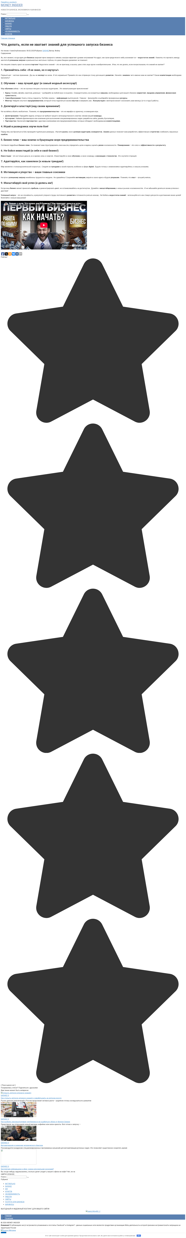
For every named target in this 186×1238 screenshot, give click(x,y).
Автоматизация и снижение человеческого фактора (22, 1145)
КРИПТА (8, 34)
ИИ (6, 1189)
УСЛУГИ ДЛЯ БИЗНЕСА (14, 1202)
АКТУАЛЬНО (10, 18)
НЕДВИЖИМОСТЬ (12, 31)
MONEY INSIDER (12, 5)
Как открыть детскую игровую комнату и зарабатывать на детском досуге (31, 1098)
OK (139, 1235)
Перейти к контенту (9, 2)
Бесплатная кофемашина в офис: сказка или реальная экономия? (27, 1169)
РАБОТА (8, 26)
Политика (9, 1218)
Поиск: (4, 14)
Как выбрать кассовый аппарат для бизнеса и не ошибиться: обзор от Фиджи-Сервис (35, 1122)
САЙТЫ (8, 29)
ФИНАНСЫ (9, 21)
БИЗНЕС (8, 24)
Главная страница (8, 38)
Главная (8, 1216)
